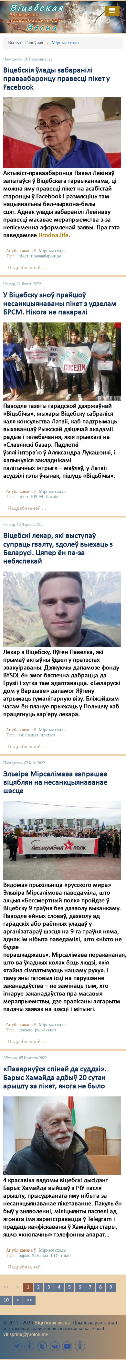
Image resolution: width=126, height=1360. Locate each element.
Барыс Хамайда (33, 1255)
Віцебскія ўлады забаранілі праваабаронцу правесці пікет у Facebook (56, 79)
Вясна (42, 27)
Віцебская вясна (52, 1322)
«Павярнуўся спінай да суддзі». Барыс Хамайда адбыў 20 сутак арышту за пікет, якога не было (54, 1077)
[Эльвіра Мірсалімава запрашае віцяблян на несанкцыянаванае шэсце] (62, 840)
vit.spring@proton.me (25, 1334)
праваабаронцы (46, 256)
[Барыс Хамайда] (62, 1135)
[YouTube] (67, 1346)
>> (29, 1300)
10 (6, 1300)
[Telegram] (16, 1346)
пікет (23, 256)
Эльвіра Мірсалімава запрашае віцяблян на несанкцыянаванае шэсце (55, 782)
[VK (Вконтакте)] (54, 1346)
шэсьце (25, 1030)
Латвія (52, 496)
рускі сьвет (45, 1030)
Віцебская (37, 7)
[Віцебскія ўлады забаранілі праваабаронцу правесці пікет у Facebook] (62, 132)
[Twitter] (42, 1346)
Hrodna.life (53, 235)
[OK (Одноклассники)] (79, 1346)
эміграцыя (28, 735)
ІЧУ (54, 1255)
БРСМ (37, 496)
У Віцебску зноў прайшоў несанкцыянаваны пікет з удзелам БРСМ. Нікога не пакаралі (59, 303)
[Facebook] (29, 1346)
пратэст (48, 735)
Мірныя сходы (52, 250)
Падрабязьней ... (27, 267)
